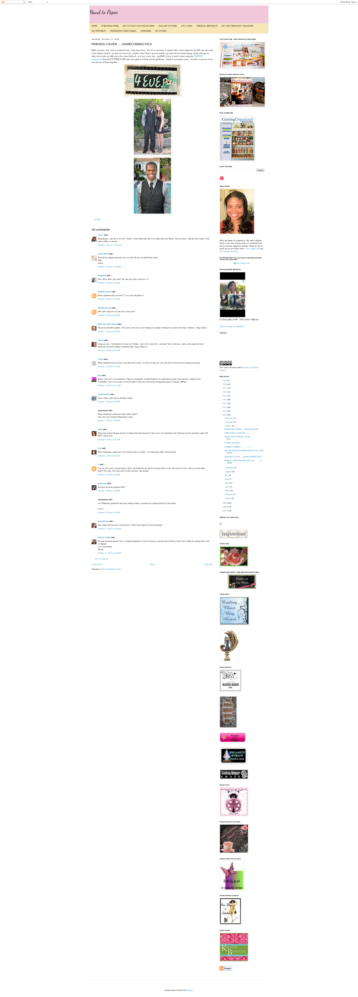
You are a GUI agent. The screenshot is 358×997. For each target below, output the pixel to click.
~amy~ (100, 234)
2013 (225, 403)
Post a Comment (101, 558)
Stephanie (102, 275)
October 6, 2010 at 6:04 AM (109, 455)
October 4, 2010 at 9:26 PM (109, 331)
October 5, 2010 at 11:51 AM (109, 385)
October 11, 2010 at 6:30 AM (109, 553)
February (229, 494)
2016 (225, 392)
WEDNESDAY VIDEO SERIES (123, 30)
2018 (225, 384)
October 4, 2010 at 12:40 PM (109, 266)
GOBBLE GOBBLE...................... (238, 446)
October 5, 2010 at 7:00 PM (109, 420)
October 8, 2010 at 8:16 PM (109, 512)
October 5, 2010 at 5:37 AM (109, 366)
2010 (225, 414)
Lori (99, 448)
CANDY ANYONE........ (234, 442)
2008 (225, 506)
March (228, 490)
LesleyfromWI (104, 394)
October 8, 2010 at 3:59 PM (109, 490)
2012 (225, 407)
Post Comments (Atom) (111, 569)
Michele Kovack (104, 291)
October (228, 425)
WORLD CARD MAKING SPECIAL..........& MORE (243, 461)
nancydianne (103, 521)
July (227, 475)
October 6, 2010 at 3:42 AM (109, 439)
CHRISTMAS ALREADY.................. (239, 433)
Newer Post (96, 564)
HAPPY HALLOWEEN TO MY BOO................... (237, 437)
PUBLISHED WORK (110, 25)
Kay (99, 375)
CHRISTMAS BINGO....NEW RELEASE (241, 429)
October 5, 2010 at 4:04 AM (109, 350)
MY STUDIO (160, 30)
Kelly (100, 429)
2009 (225, 503)
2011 (225, 411)
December (229, 418)
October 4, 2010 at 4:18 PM (109, 282)
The (247, 248)
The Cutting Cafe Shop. (229, 251)
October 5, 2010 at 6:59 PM (109, 401)
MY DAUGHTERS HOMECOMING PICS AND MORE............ (243, 451)
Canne (100, 359)
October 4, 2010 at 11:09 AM (109, 245)
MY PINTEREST (99, 30)
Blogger (190, 990)
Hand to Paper (104, 12)
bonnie (100, 340)
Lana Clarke (103, 253)
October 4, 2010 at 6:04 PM (109, 315)
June (227, 479)
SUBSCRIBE (146, 30)
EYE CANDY (186, 25)
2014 (225, 399)
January (228, 498)
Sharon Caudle (104, 537)
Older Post (208, 564)
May (227, 483)
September (229, 467)
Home (152, 564)
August (228, 471)
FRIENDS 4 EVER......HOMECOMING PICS (243, 456)
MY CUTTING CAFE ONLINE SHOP (138, 25)
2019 (225, 380)
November (229, 422)
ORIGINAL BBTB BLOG (207, 25)
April (227, 486)
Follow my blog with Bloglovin (232, 326)
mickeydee (102, 483)
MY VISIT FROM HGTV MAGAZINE (237, 25)
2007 (225, 510)
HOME (94, 25)
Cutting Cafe (255, 248)
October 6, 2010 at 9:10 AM (109, 474)
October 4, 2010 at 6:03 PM (109, 299)
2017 (225, 388)
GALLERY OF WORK (168, 25)
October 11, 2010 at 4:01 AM (109, 528)
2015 (225, 395)
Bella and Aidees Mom (107, 324)
